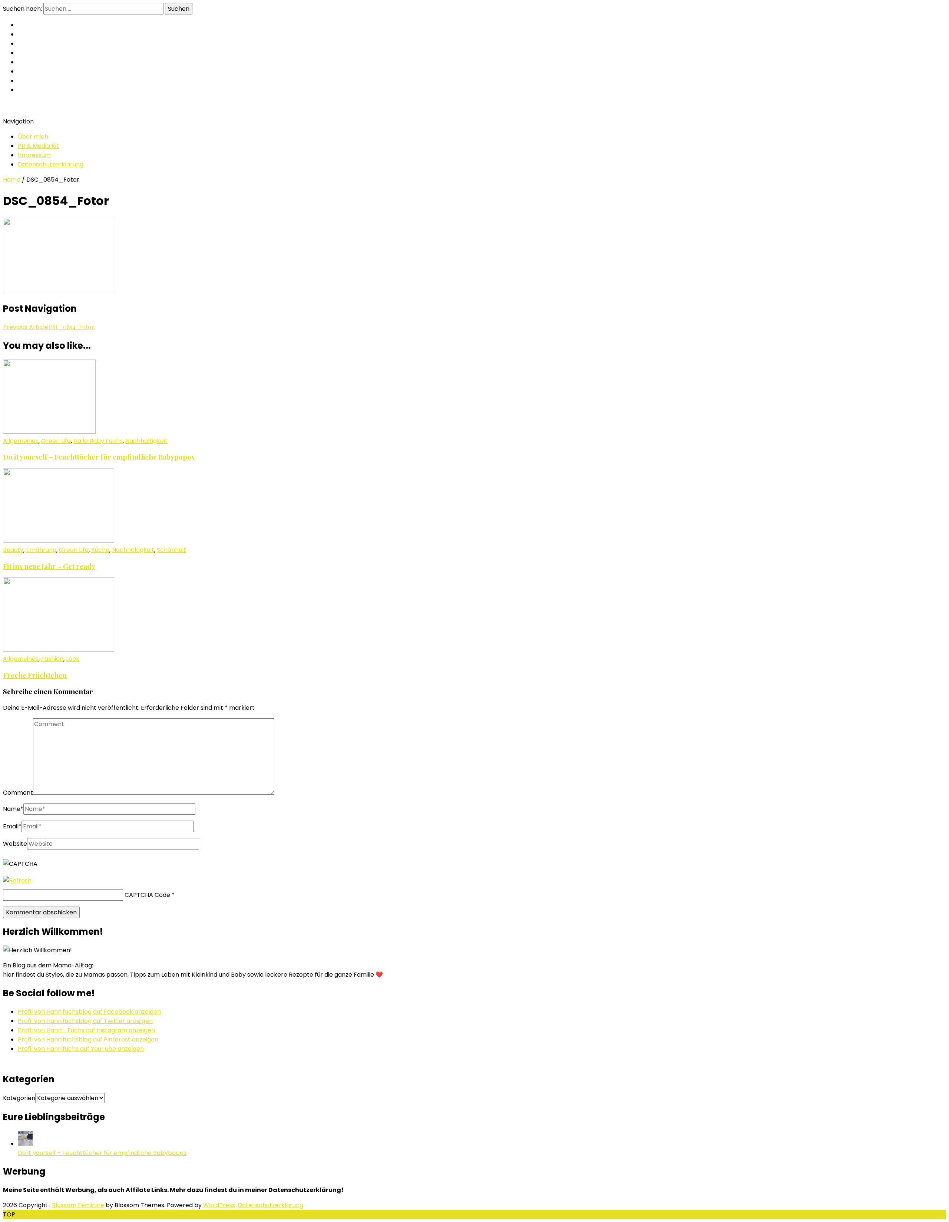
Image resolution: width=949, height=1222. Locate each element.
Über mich (33, 136)
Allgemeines (21, 441)
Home (11, 179)
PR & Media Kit (38, 146)
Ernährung (41, 550)
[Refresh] (17, 880)
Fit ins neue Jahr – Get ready (49, 566)
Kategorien (19, 1098)
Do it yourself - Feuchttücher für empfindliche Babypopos (102, 1153)
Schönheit (171, 550)
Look (72, 659)
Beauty (13, 550)
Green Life (56, 441)
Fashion (52, 659)
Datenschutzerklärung (50, 164)
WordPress (219, 1205)
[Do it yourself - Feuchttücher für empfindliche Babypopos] (25, 1143)
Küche (100, 550)
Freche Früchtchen (35, 675)
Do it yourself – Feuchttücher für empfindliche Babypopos (99, 456)
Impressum (34, 155)
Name (13, 809)
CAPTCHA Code (147, 895)
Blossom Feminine (78, 1205)
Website (15, 843)
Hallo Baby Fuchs (98, 441)
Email (12, 826)
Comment (18, 792)
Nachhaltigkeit (146, 441)
